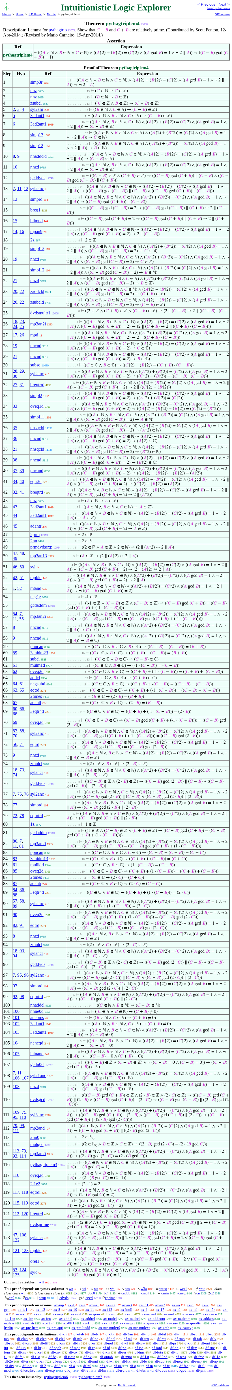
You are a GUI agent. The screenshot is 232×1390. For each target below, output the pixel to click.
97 (15, 985)
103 (16, 1032)
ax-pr (113, 1314)
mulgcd (37, 1144)
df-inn (27, 1366)
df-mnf (93, 1361)
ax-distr (28, 1323)
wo (127, 1289)
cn (198, 1293)
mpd (34, 335)
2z (32, 240)
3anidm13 (39, 858)
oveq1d (37, 406)
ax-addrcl (88, 1318)
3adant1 (37, 115)
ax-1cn (10, 1318)
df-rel (39, 1352)
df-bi (63, 1334)
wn (71, 1289)
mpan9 (36, 231)
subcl (35, 659)
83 (15, 858)
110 (23, 1117)
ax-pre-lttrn (29, 1328)
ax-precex (150, 1323)
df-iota (158, 1352)
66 (22, 708)
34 (15, 481)
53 (15, 1269)
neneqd (36, 1043)
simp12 (36, 145)
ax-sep (58, 1314)
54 (15, 613)
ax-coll (39, 1314)
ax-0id (107, 1323)
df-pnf (75, 1361)
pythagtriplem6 (56, 1377)
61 (15, 665)
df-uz (118, 1366)
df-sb (193, 1334)
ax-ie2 (40, 1309)
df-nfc (77, 1339)
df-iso (139, 1348)
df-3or (110, 1334)
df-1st (144, 1357)
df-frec (199, 1357)
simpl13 (37, 248)
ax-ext (21, 1314)
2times (36, 696)
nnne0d (37, 1011)
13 (15, 199)
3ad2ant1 (38, 124)
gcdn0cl (37, 1064)
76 (26, 794)
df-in (76, 1343)
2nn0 (34, 1137)
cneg (182, 1293)
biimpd (36, 220)
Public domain (127, 1385)
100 (16, 1011)
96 (26, 975)
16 (22, 231)
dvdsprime (39, 1224)
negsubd (37, 683)
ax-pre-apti (55, 1328)
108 (16, 1086)
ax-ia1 (94, 1305)
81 (21, 846)
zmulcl (36, 763)
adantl (35, 702)
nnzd (34, 167)
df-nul (108, 1343)
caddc (125, 1293)
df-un (61, 1343)
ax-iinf (169, 1314)
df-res (122, 1352)
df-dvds (161, 1370)
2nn (33, 540)
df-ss (92, 1343)
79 (15, 1125)
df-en (40, 1361)
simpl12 (37, 269)
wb (112, 1289)
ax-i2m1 (48, 1323)
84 (15, 889)
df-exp (50, 1370)
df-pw (140, 1343)
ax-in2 (160, 1305)
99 (22, 1125)
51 (22, 577)
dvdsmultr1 (40, 312)
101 (16, 1017)
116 (16, 1175)
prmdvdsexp (41, 547)
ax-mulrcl (132, 1318)
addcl (35, 677)
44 (15, 515)
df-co (73, 1352)
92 (15, 996)
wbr (24, 1293)
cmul (145, 1293)
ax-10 (72, 1309)
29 (22, 371)
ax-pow (94, 1314)
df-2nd (162, 1357)
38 (15, 459)
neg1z (35, 596)
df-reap (196, 1361)
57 (15, 730)
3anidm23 (39, 652)
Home (19, 14)
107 (25, 1078)
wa (96, 1289)
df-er (24, 1361)
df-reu (161, 1339)
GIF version (222, 14)
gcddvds (37, 177)
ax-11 (89, 1309)
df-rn (106, 1352)
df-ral (128, 1339)
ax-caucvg (186, 1328)
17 (15, 335)
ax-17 (160, 1309)
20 (15, 291)
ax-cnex (188, 1314)
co (63, 1293)
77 (15, 804)
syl (32, 566)
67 (15, 702)
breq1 (35, 210)
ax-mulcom (181, 1318)
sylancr (36, 772)
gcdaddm (38, 605)
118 (25, 1192)
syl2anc (37, 188)
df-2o (9, 1361)
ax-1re (28, 1318)
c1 (107, 1293)
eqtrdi (35, 1192)
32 (15, 492)
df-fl (201, 1366)
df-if (124, 1343)
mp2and (37, 1128)
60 (15, 708)
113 (16, 1151)
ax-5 (190, 1305)
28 (15, 371)
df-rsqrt (121, 1370)
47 (15, 553)
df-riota (69, 1357)
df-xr (110, 1361)
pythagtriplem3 (43, 1164)
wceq (163, 1289)
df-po (122, 1348)
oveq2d (37, 671)
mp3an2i (38, 323)
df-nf (178, 1334)
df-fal (162, 1334)
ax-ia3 (127, 1305)
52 (19, 588)
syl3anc (37, 1114)
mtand (35, 588)
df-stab (79, 1334)
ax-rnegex (127, 1323)
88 (15, 894)
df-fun (176, 1352)
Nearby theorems (218, 8)
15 (15, 220)
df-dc (95, 1334)
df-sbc (9, 1343)
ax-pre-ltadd (81, 1328)
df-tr (91, 1348)
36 (15, 438)
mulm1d (37, 665)
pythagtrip (58, 29)
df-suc (210, 1348)
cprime (110, 1298)
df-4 (72, 1366)
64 (15, 683)
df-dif (44, 1343)
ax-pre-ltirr (194, 1323)
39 (22, 470)
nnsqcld (37, 427)
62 (15, 671)
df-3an (128, 1334)
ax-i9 (177, 1309)
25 (22, 326)
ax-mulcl (110, 1318)
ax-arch (163, 1328)
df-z (103, 1366)
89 (15, 906)
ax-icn (46, 1318)
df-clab (22, 1339)
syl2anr (36, 109)
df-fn (192, 1352)
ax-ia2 (110, 1305)
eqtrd (34, 690)
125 (16, 1274)
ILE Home (35, 14)
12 (26, 188)
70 (15, 735)
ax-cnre (172, 1323)
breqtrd (36, 492)
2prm (35, 534)
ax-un (129, 1314)
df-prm (201, 1370)
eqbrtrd (36, 815)
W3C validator (220, 1385)
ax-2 (82, 1305)
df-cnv (56, 1352)
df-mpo (126, 1357)
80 (15, 841)
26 (22, 335)
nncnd (35, 345)
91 (22, 925)
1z (32, 824)
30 (15, 376)
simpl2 (36, 395)
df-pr (172, 1343)
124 (23, 1269)
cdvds (63, 1298)
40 (22, 481)
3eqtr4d (37, 711)
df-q (133, 1366)
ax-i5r (210, 1309)
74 (15, 774)
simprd (36, 199)
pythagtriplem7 (90, 1377)
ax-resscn (210, 1314)
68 (15, 713)
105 (16, 1053)
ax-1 (71, 1305)
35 (15, 427)
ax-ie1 (22, 1309)
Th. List (51, 14)
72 (15, 815)
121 (16, 1250)
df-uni (205, 1343)
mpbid (36, 577)
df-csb (27, 1343)
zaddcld (37, 291)
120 (25, 1213)
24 (15, 326)
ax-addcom (156, 1318)
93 (22, 950)
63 (15, 690)
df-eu (210, 1334)
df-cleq (41, 1339)
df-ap (214, 1361)
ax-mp (59, 1305)
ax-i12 (107, 1309)
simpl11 (37, 417)
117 (16, 1192)
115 (16, 1203)
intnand (37, 1053)
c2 (212, 1293)
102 (16, 1023)
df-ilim (192, 1348)
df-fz (166, 1366)
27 (15, 384)
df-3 (57, 1366)
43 (15, 506)
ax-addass (206, 1318)
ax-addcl (65, 1318)
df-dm (89, 1352)
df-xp (22, 1352)
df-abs (141, 1370)
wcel (183, 1289)
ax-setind (149, 1314)
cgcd (89, 1298)
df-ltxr (127, 1361)
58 (22, 730)
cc (78, 1293)
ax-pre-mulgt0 (109, 1328)
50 (22, 566)
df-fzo (183, 1366)
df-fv (52, 1357)
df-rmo (180, 1339)
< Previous (206, 4)
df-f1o (35, 1357)
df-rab (197, 1339)
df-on (174, 1348)
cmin (165, 1293)
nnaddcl (37, 1005)
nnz (33, 90)
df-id (106, 1348)
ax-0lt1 (68, 1323)
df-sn (157, 1343)
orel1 (34, 1261)
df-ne (94, 1339)
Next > (224, 4)
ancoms (37, 1017)
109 (16, 1112)
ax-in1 (144, 1305)
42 (15, 577)
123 (25, 1250)
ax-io (176, 1305)
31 (22, 384)
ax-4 (144, 1309)
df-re (84, 1370)
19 (15, 259)
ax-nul (76, 1314)
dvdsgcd (37, 1099)
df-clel (60, 1339)
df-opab (55, 1348)
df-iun (21, 1348)
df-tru (145, 1334)
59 (15, 652)
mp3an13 (38, 555)
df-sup (57, 1361)
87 (15, 883)
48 (22, 553)
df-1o (216, 1357)
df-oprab (106, 1357)
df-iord (157, 1348)
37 (15, 470)
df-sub (160, 1361)
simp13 (36, 134)
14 (15, 231)
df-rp (149, 1366)
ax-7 (205, 1305)
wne (202, 1289)
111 (16, 1130)
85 (15, 871)
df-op (188, 1343)
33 (15, 406)
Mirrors (6, 14)
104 (16, 1043)
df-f (207, 1352)
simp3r (36, 82)
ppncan (36, 852)
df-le (143, 1361)
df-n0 (87, 1366)
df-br (37, 1348)
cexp (42, 1298)
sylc (33, 1272)
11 (19, 188)
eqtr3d (36, 481)
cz (27, 1298)
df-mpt (75, 1348)
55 (21, 618)
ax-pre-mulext (139, 1328)
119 (25, 1203)
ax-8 (56, 1309)
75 (19, 794)
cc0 (92, 1293)
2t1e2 (35, 1183)
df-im (102, 1370)
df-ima (140, 1352)
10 (15, 167)
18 (15, 321)
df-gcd (181, 1370)
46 (15, 566)
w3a (144, 1289)
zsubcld (37, 302)
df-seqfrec (27, 1370)
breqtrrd (37, 384)
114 (23, 1156)
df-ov (87, 1357)
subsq (35, 364)
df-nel (110, 1339)
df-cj (68, 1370)
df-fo (19, 1357)
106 (16, 1078)
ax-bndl (126, 1309)
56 (15, 744)
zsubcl (36, 103)
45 (15, 526)
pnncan (36, 646)
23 (22, 321)
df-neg (178, 1361)
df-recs (181, 1357)
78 (22, 815)
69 (15, 722)
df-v (213, 1339)
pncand (36, 470)
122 (16, 1240)
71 (22, 744)
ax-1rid (88, 1323)
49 (15, 558)
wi (84, 1289)
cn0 (11, 1298)
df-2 (43, 1366)
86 (22, 889)
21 (15, 280)
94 (15, 955)
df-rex (144, 1339)
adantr (35, 526)
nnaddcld (38, 156)
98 (22, 996)
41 (22, 492)
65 (22, 690)
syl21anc (38, 1075)
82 (15, 925)
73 (22, 769)
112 (16, 1213)
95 (19, 975)
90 (15, 914)
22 (22, 291)
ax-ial (193, 1309)
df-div (9, 1366)
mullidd (37, 864)
